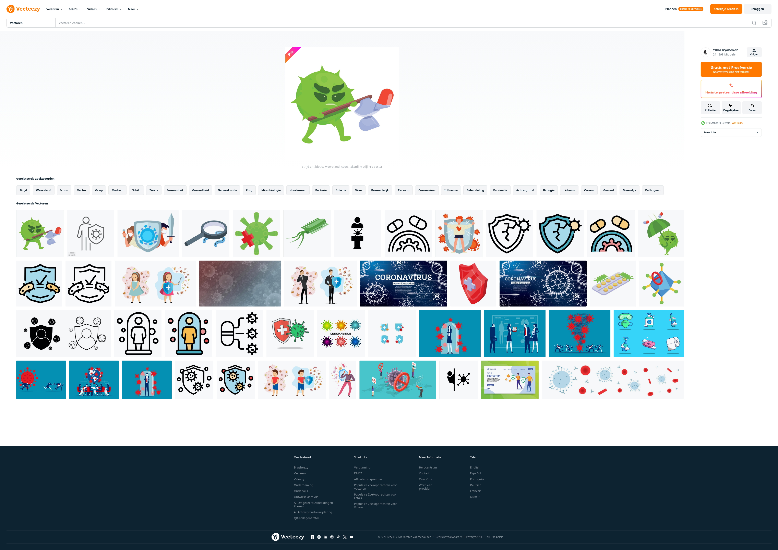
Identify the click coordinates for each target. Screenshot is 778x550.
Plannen (671, 9)
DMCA (358, 473)
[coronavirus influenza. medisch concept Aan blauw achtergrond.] (403, 284)
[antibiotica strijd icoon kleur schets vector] (611, 233)
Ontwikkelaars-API (306, 497)
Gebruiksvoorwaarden (449, 537)
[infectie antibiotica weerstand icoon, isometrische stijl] (307, 233)
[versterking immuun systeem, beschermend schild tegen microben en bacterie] (342, 380)
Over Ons (425, 479)
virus (358, 190)
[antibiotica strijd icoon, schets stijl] (408, 233)
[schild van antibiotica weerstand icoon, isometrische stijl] (473, 284)
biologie (548, 190)
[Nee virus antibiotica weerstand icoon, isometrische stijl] (256, 233)
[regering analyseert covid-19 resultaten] (515, 333)
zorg (249, 190)
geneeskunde (227, 190)
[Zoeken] (754, 22)
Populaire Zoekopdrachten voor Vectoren (375, 486)
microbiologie (271, 190)
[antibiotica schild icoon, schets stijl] (509, 233)
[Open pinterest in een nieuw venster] (332, 536)
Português (477, 479)
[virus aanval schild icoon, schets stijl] (194, 380)
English (475, 467)
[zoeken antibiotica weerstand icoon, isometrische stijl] (205, 233)
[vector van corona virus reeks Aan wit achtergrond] (341, 333)
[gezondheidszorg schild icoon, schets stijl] (88, 284)
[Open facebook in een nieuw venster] (312, 536)
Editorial (112, 9)
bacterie (321, 190)
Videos (92, 9)
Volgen (754, 54)
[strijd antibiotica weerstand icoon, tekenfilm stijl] (40, 233)
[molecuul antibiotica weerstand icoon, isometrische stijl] (661, 284)
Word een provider (425, 486)
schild (136, 190)
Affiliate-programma (368, 479)
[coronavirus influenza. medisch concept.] (543, 284)
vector (81, 190)
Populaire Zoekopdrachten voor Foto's (375, 496)
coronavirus (426, 190)
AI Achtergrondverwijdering (313, 512)
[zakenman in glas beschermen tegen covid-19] (147, 380)
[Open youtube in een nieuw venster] (351, 536)
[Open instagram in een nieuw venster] (319, 536)
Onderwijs (301, 491)
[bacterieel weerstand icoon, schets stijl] (239, 333)
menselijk (629, 190)
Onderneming (303, 485)
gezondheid (200, 190)
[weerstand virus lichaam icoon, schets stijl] (137, 333)
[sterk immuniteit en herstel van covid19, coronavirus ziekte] (459, 233)
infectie (341, 190)
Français (475, 491)
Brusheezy (301, 467)
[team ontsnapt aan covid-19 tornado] (579, 333)
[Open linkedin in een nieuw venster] (325, 536)
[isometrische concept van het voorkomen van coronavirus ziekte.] (397, 380)
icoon (64, 190)
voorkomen (298, 190)
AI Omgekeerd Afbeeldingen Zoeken (313, 504)
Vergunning (362, 467)
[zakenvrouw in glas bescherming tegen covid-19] (450, 333)
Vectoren (52, 9)
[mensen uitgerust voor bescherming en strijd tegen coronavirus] (148, 233)
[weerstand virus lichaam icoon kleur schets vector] (188, 333)
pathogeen (652, 190)
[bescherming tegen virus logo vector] (392, 333)
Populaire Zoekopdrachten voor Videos (375, 505)
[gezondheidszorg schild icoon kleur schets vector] (39, 284)
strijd (23, 190)
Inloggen (757, 9)
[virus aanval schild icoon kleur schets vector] (236, 380)
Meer (131, 9)
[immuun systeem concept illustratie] (510, 380)
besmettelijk (380, 190)
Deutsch (475, 485)
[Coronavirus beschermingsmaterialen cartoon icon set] (649, 333)
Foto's (73, 9)
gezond (608, 190)
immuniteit (175, 190)
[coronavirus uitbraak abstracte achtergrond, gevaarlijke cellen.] (240, 284)
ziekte (153, 190)
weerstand (43, 190)
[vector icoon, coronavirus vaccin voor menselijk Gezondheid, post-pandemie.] (458, 380)
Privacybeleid (474, 537)
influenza (451, 190)
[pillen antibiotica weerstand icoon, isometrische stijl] (613, 284)
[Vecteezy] (23, 9)
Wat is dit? (737, 123)
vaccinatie (500, 190)
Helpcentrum (428, 467)
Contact (424, 473)
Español (475, 473)
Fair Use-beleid (494, 537)
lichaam (569, 190)
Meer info (710, 132)
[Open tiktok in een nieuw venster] (338, 536)
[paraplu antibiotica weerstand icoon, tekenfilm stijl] (661, 233)
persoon (403, 190)
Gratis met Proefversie (731, 69)
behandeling (475, 190)
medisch (117, 190)
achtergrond (525, 190)
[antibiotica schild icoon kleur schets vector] (560, 233)
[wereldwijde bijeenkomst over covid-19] (94, 380)
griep (99, 190)
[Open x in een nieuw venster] (345, 536)
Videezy (299, 479)
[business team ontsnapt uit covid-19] (41, 380)
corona (589, 190)
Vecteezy (300, 473)
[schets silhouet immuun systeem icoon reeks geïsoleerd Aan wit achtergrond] (63, 333)
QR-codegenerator (306, 518)
